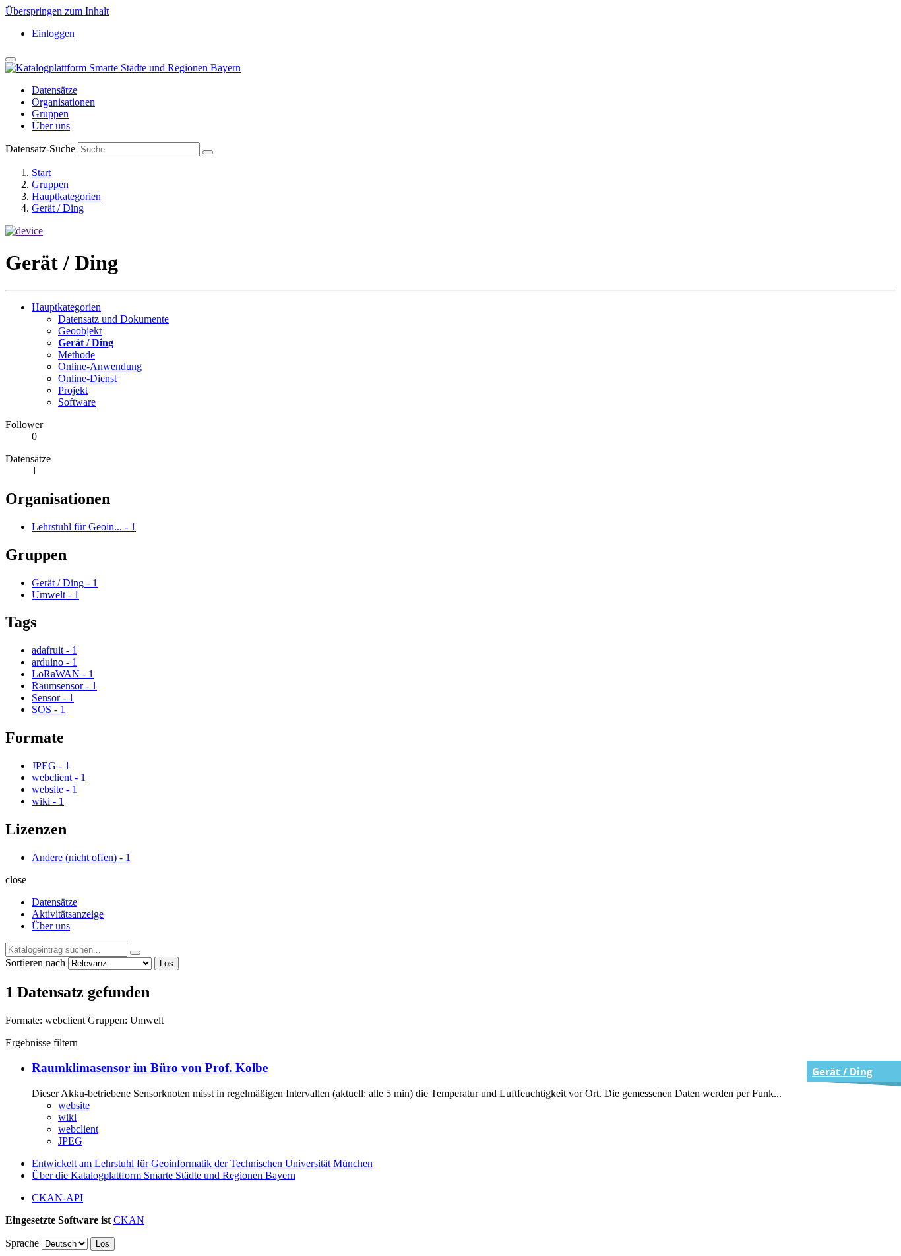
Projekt (73, 390)
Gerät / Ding (58, 208)
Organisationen (63, 102)
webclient (78, 1129)
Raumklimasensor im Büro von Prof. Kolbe (150, 1068)
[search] (135, 953)
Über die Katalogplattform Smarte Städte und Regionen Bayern (163, 1175)
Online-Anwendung (100, 366)
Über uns (51, 125)
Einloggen (53, 33)
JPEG (70, 1140)
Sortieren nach (35, 962)
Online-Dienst (87, 378)
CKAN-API (57, 1197)
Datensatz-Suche (40, 148)
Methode (76, 354)
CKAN (128, 1220)
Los (166, 963)
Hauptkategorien (66, 196)
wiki (67, 1117)
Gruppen (50, 113)
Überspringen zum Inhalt (57, 10)
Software (77, 402)
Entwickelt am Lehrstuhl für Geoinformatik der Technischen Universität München (202, 1163)
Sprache (22, 1243)
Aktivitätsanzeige (68, 914)
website (74, 1105)
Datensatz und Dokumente (113, 319)
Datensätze (54, 90)
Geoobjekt (80, 330)
